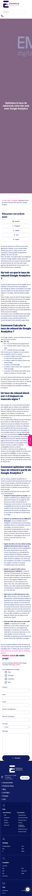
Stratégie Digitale (6, 846)
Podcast (5, 796)
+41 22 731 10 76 (8, 779)
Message (5, 731)
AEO (3, 871)
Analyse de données (23, 817)
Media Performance (22, 829)
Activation (6, 822)
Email (3, 702)
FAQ (4, 799)
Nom (3, 694)
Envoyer (17, 758)
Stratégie (14, 200)
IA (2, 851)
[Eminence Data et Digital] (16, 772)
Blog (9, 200)
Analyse (6, 820)
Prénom (4, 687)
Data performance (22, 820)
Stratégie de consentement (21, 826)
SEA (3, 873)
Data (9, 672)
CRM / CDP (6, 825)
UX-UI (3, 893)
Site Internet (5, 890)
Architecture (7, 817)
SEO (3, 868)
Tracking (20, 822)
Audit (5, 815)
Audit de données (22, 831)
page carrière (16, 664)
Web (9, 682)
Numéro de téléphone (9, 709)
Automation (5, 876)
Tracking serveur (22, 815)
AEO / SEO (4, 865)
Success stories (8, 783)
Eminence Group (8, 786)
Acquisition (11, 679)
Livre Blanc (6, 793)
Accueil (4, 200)
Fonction (5, 724)
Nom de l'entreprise (8, 716)
